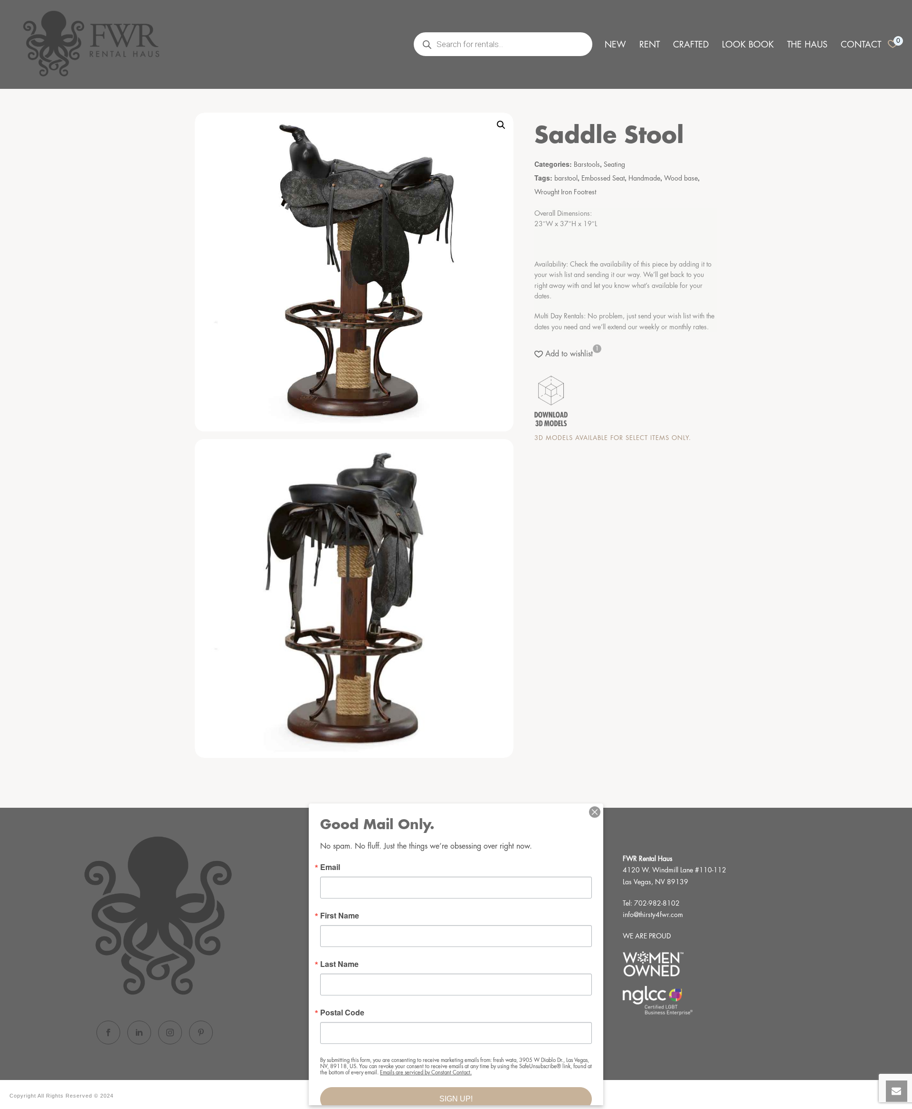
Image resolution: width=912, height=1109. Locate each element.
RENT (649, 44)
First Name (339, 915)
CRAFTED (691, 44)
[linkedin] (139, 1032)
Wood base (681, 178)
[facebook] (108, 1032)
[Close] (594, 812)
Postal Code (342, 1012)
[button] (501, 125)
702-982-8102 (657, 903)
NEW (615, 44)
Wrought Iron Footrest (565, 192)
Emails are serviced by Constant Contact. (426, 1072)
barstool (566, 178)
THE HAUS (807, 44)
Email (330, 867)
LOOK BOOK (748, 44)
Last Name (339, 964)
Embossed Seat (603, 178)
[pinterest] (201, 1032)
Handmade (644, 178)
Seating (614, 164)
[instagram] (170, 1032)
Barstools (587, 164)
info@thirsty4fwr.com (653, 914)
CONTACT (861, 44)
